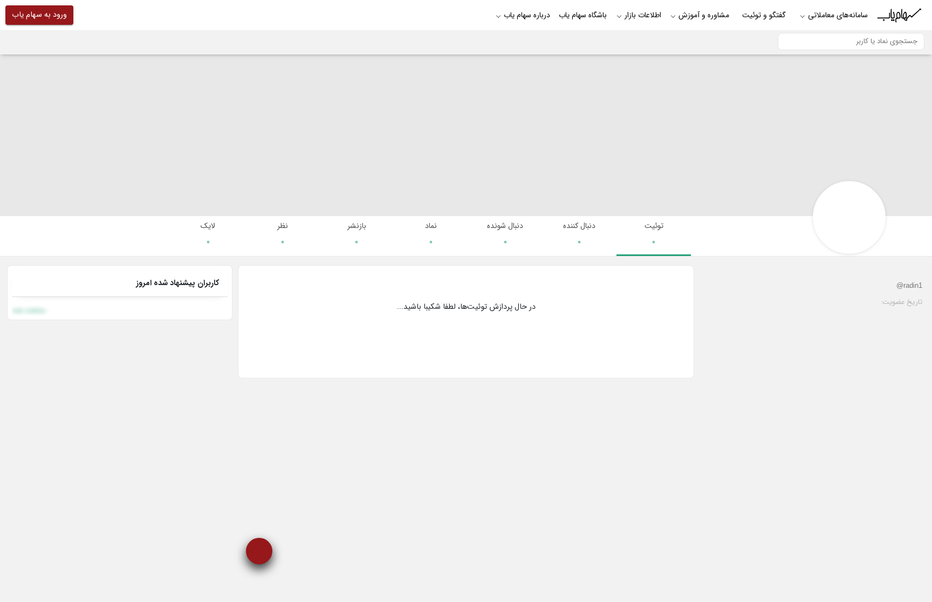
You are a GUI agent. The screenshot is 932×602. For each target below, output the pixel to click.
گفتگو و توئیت (764, 15)
